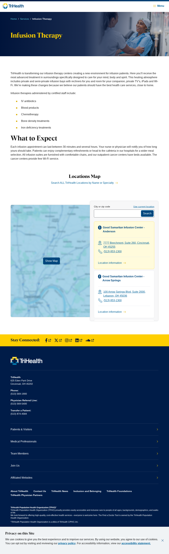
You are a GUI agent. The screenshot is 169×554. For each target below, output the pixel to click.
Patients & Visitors (21, 429)
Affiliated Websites (21, 477)
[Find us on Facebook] (48, 340)
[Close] (162, 540)
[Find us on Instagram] (68, 340)
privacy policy (67, 543)
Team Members (20, 453)
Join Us (15, 465)
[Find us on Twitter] (58, 340)
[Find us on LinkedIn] (79, 340)
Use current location (143, 206)
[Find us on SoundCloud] (89, 340)
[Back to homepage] (13, 6)
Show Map (51, 260)
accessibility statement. (136, 543)
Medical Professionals (23, 441)
